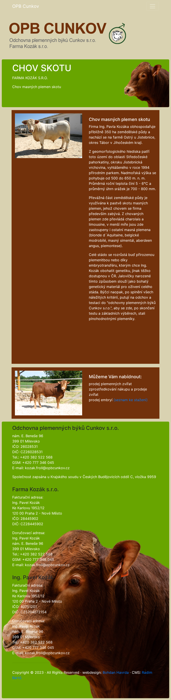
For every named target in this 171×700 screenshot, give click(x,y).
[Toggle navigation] (152, 6)
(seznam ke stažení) (131, 400)
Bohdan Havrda (116, 672)
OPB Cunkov (25, 6)
